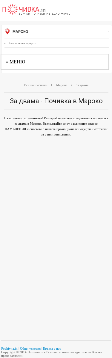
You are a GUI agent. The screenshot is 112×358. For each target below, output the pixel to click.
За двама (82, 85)
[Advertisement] (56, 184)
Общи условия (30, 348)
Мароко (20, 32)
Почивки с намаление (36, 9)
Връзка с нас (52, 348)
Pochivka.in (9, 348)
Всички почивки (35, 85)
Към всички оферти (22, 43)
